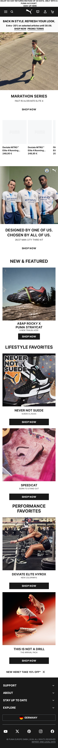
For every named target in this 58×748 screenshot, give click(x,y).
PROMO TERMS (36, 28)
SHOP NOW (20, 28)
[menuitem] (5, 731)
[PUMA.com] (29, 12)
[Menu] (5, 12)
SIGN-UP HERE (30, 6)
